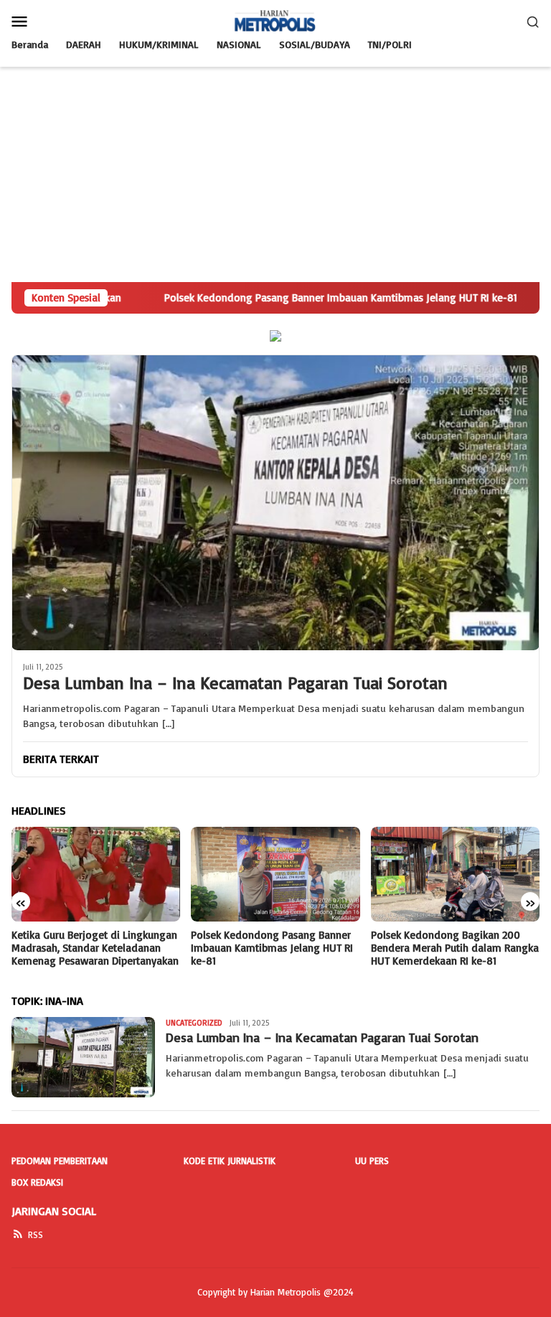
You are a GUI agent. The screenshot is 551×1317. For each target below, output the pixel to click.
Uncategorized (194, 1023)
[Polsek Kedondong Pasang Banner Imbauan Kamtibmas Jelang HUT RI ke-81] (275, 874)
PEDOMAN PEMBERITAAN (59, 1160)
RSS (35, 1234)
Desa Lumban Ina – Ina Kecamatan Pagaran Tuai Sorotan (235, 682)
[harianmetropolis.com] (275, 20)
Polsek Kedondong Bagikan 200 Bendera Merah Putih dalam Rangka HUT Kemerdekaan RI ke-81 (455, 948)
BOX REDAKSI (37, 1182)
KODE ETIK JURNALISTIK (230, 1160)
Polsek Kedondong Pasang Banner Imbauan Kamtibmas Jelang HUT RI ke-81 (272, 948)
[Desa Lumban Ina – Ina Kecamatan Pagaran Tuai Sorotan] (275, 502)
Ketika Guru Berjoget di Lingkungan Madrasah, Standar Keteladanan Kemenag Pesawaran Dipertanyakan (95, 948)
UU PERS (372, 1160)
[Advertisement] (275, 174)
